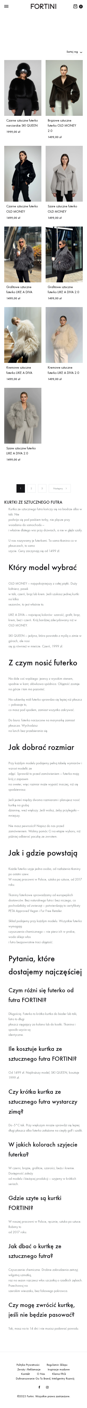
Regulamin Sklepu (57, 1365)
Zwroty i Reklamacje (29, 1369)
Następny (58, 488)
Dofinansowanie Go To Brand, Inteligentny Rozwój (45, 1378)
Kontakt (25, 1374)
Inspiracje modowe (59, 1369)
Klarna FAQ (59, 1374)
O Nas (41, 1374)
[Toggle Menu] (6, 6)
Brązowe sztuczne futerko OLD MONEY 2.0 (62, 125)
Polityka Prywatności (27, 1365)
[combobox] (75, 51)
